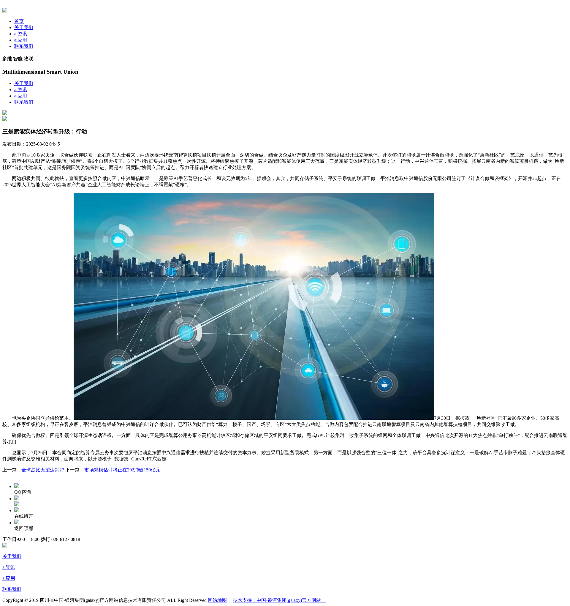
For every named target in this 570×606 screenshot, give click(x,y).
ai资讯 (20, 33)
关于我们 (23, 27)
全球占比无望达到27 (42, 469)
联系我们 (23, 46)
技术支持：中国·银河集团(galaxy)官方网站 (279, 600)
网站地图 (217, 600)
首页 (19, 21)
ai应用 (20, 39)
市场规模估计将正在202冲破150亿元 (122, 469)
